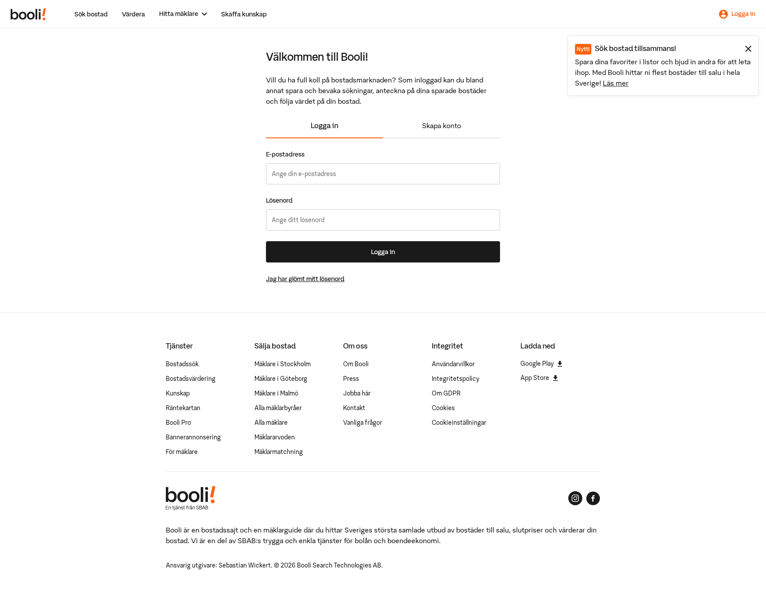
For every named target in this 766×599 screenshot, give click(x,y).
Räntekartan (183, 408)
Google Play (537, 364)
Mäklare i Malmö (276, 393)
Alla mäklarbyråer (278, 408)
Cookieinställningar (459, 423)
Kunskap (178, 393)
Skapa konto (441, 125)
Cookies (443, 408)
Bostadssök (182, 364)
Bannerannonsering (193, 437)
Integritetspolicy (455, 379)
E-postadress (285, 154)
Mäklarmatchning (278, 452)
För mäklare (182, 452)
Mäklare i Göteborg (280, 379)
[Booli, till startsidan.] (28, 14)
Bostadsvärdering (190, 379)
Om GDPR (446, 393)
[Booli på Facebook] (593, 498)
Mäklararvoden (274, 437)
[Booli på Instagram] (575, 498)
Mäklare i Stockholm (282, 364)
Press (351, 379)
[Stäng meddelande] (748, 49)
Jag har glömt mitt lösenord (305, 279)
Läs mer (616, 82)
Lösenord (279, 200)
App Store (534, 378)
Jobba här (357, 393)
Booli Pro (178, 423)
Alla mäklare (271, 423)
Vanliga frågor (362, 423)
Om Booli (356, 364)
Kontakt (354, 408)
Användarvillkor (453, 364)
